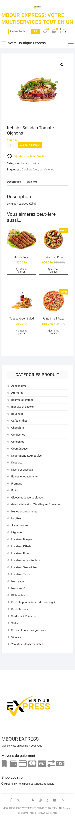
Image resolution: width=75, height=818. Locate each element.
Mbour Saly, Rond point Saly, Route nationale (28, 783)
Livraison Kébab (30, 163)
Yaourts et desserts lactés (27, 644)
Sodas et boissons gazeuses (28, 630)
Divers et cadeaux (22, 469)
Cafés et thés (19, 420)
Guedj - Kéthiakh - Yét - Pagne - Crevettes (36, 504)
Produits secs (19, 609)
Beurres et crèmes (22, 399)
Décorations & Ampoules (26, 455)
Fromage (16, 483)
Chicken (26, 169)
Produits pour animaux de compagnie (33, 602)
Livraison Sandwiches (24, 567)
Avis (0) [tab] (32, 181)
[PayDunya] (60, 764)
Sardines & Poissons (23, 616)
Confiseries (18, 434)
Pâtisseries (18, 595)
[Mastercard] (32, 764)
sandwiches (47, 169)
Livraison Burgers (21, 539)
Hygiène (16, 518)
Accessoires (19, 386)
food (35, 169)
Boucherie (17, 413)
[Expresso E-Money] (23, 764)
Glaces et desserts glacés (27, 497)
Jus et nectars (20, 525)
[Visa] (42, 764)
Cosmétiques (19, 448)
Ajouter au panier (30, 144)
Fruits (14, 490)
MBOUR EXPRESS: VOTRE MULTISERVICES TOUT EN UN (37, 18)
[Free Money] (13, 764)
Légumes (16, 532)
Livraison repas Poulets (25, 560)
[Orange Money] (4, 764)
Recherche (35, 31)
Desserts (16, 462)
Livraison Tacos (21, 574)
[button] (62, 65)
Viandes (16, 637)
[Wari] (51, 764)
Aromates (17, 392)
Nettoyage (17, 581)
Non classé (18, 588)
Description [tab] (14, 181)
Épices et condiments (24, 476)
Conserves (17, 441)
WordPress (52, 812)
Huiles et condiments (24, 511)
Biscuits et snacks (22, 406)
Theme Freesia (28, 812)
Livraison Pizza (20, 553)
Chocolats (17, 427)
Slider (14, 623)
